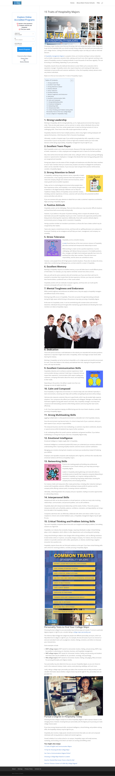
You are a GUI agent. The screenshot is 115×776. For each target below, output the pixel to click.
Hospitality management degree (54, 56)
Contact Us (38, 769)
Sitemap (20, 769)
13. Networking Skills (52, 106)
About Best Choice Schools (86, 3)
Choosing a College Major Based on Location (57, 756)
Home (72, 3)
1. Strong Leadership (52, 83)
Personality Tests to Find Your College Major (58, 111)
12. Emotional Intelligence (53, 104)
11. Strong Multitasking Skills (54, 102)
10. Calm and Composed (53, 100)
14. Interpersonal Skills (52, 108)
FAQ (98, 3)
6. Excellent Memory (52, 92)
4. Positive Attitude (51, 88)
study (65, 243)
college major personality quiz (82, 632)
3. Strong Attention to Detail (54, 86)
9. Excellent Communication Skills (55, 98)
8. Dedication (50, 96)
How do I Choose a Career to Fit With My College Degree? (60, 763)
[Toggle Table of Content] (71, 80)
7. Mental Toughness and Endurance (56, 94)
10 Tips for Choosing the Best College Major (57, 750)
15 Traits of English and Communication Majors (58, 746)
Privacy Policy (29, 769)
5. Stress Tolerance (51, 90)
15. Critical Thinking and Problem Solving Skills (59, 110)
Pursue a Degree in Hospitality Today (56, 113)
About (14, 769)
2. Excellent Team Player (53, 85)
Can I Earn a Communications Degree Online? (57, 753)
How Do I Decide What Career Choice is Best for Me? (59, 760)
